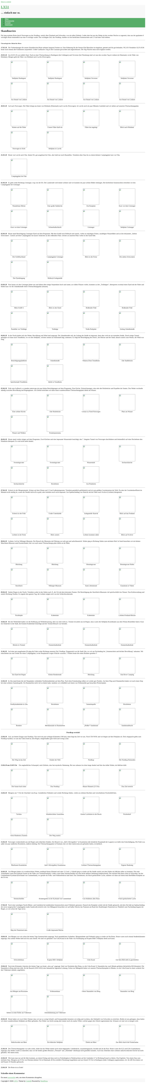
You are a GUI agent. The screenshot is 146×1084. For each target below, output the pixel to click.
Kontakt (8, 23)
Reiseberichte (9, 21)
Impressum (9, 25)
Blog (6, 19)
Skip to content (6, 2)
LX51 (5, 7)
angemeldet (11, 1077)
